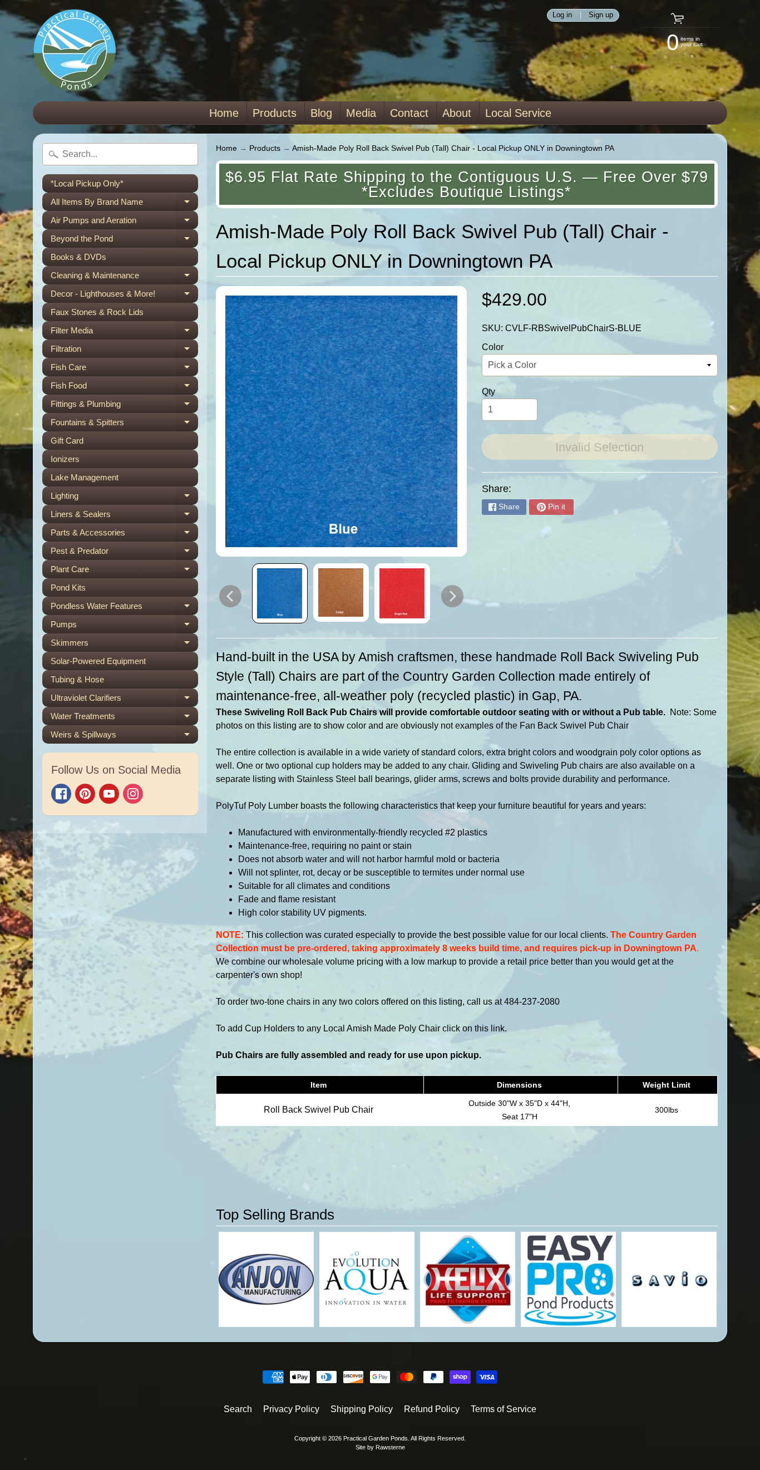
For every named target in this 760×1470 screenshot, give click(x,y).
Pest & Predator (124, 553)
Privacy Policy (291, 1409)
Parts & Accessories (124, 535)
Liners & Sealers (124, 516)
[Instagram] (133, 794)
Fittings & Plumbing (124, 406)
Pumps (124, 626)
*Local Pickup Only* (87, 183)
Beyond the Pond (124, 241)
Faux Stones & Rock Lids (97, 312)
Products (275, 113)
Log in (562, 15)
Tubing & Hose (77, 679)
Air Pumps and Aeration (124, 222)
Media (361, 113)
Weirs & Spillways (124, 737)
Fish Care (124, 369)
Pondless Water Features (124, 608)
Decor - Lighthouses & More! (124, 296)
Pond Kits (68, 587)
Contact (409, 113)
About (456, 113)
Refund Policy (432, 1409)
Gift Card (67, 440)
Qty (488, 391)
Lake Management (85, 477)
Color (493, 347)
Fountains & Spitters (124, 424)
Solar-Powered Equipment (98, 661)
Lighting (124, 498)
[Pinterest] (85, 794)
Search (238, 1409)
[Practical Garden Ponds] (74, 50)
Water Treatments (124, 718)
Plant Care (124, 571)
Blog (321, 113)
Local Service (518, 113)
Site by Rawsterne (380, 1447)
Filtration (124, 351)
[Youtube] (109, 794)
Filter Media (124, 333)
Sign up (601, 15)
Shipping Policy (361, 1409)
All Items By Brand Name (124, 204)
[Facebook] (61, 794)
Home (224, 113)
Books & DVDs (78, 257)
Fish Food (124, 388)
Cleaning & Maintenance (124, 277)
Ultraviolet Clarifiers (124, 700)
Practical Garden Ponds (375, 1438)
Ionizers (65, 459)
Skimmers (124, 645)
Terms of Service (503, 1409)
